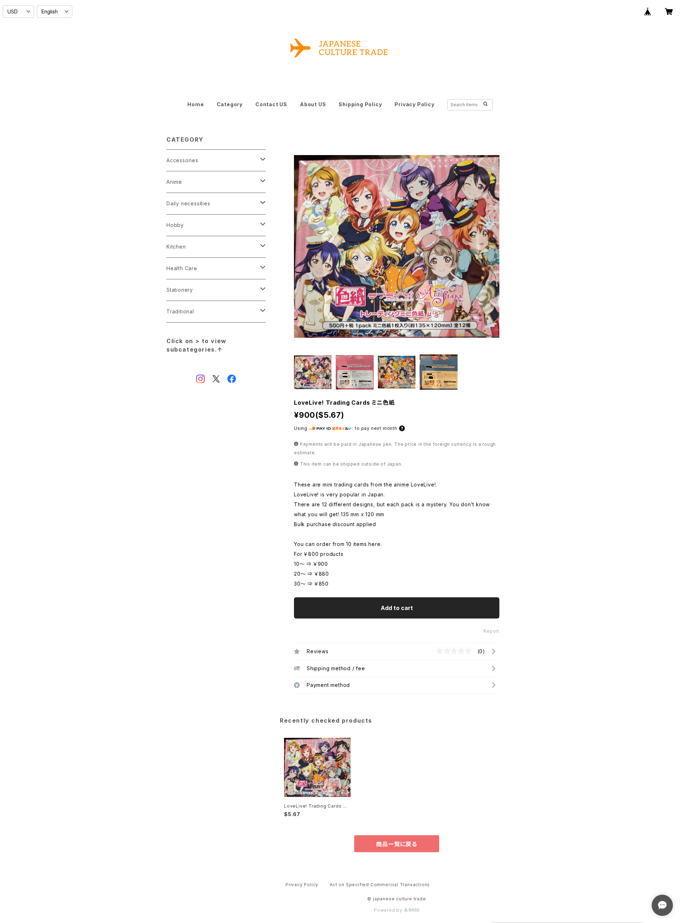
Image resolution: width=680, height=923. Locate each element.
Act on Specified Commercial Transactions (380, 884)
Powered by (389, 910)
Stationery (179, 290)
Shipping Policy (360, 104)
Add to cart (397, 607)
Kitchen (176, 247)
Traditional (180, 311)
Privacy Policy (414, 104)
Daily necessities (188, 203)
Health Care (181, 268)
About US (313, 104)
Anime (174, 182)
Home (195, 104)
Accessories (182, 160)
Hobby (175, 225)
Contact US (271, 104)
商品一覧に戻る (396, 844)
